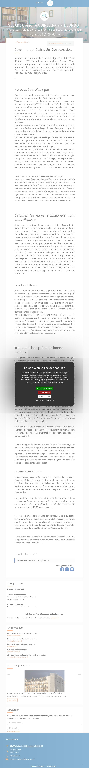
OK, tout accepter (45, 388)
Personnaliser (44, 397)
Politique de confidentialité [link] (44, 400)
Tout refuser (45, 392)
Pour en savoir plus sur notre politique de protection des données (44, 382)
